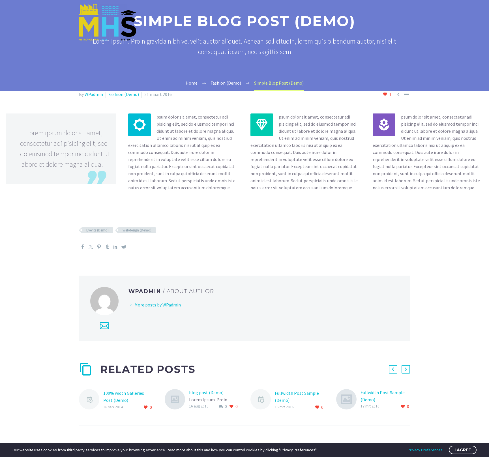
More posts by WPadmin (157, 305)
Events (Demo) (97, 230)
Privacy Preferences (425, 449)
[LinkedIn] (115, 246)
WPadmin (94, 94)
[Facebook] (82, 246)
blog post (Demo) (206, 392)
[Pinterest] (99, 246)
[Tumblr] (107, 246)
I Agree (462, 449)
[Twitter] (91, 246)
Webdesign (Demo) (137, 230)
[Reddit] (123, 246)
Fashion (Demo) (123, 94)
